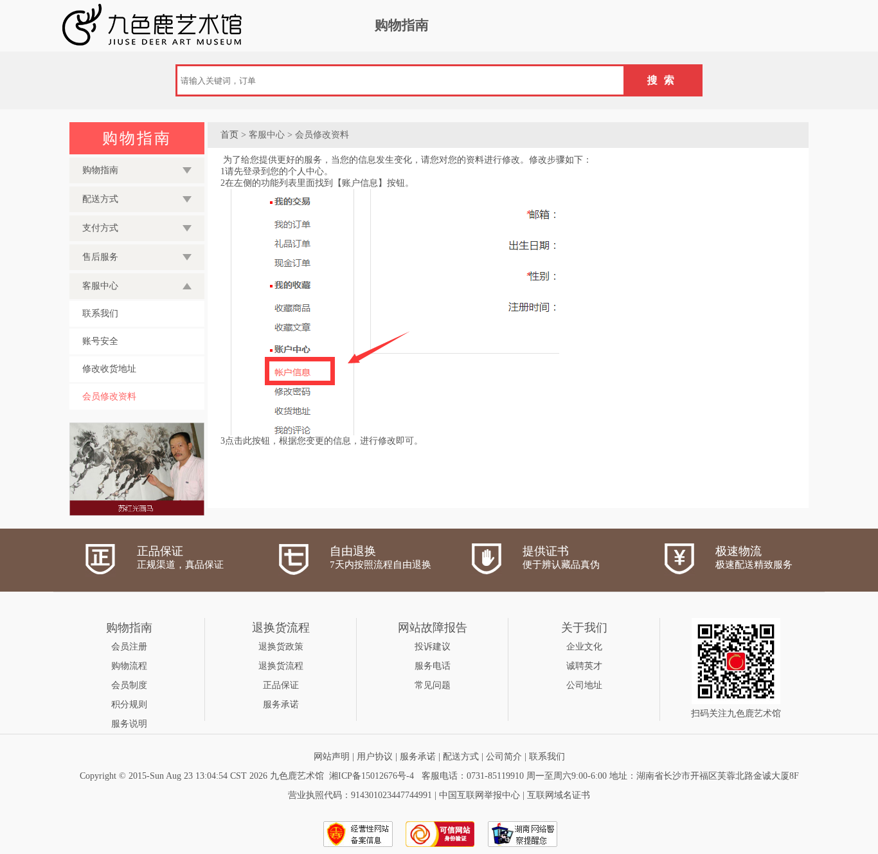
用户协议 (375, 756)
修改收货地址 (109, 369)
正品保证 (281, 685)
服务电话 (433, 666)
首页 (229, 135)
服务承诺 (281, 704)
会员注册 (129, 646)
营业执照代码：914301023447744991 (360, 795)
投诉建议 (433, 646)
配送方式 (461, 756)
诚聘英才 (584, 666)
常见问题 (433, 685)
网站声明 (332, 756)
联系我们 (100, 313)
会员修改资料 (109, 396)
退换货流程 (280, 666)
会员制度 (129, 685)
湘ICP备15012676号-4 (371, 776)
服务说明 (129, 724)
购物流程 (129, 666)
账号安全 (100, 341)
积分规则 (129, 704)
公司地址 (584, 685)
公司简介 (504, 756)
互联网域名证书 (558, 795)
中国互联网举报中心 (479, 795)
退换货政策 (280, 646)
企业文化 (584, 646)
